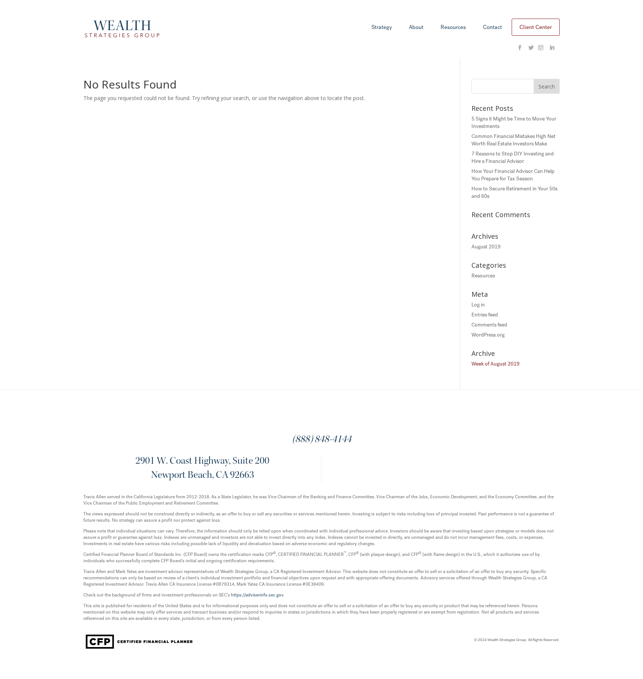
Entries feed (484, 314)
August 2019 (485, 246)
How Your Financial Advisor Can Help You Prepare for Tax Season (512, 175)
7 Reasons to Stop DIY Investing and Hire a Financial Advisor (512, 157)
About (416, 28)
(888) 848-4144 (321, 440)
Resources (453, 28)
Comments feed (489, 324)
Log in (478, 304)
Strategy (381, 28)
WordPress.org (488, 334)
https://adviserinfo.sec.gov (257, 595)
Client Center (535, 27)
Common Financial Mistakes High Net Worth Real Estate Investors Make (513, 140)
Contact (492, 28)
